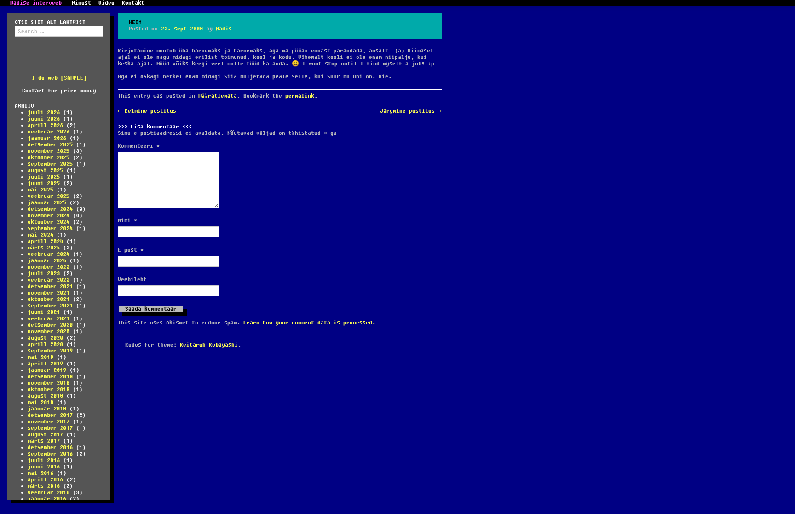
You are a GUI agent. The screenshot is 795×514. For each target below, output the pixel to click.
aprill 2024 (45, 241)
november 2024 (48, 215)
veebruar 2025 (48, 196)
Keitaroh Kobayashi (209, 344)
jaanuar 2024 (47, 260)
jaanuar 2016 (47, 499)
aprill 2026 (45, 125)
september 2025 (50, 164)
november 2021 (48, 292)
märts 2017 (44, 441)
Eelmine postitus (147, 111)
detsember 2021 (50, 286)
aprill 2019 (45, 363)
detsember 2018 (50, 376)
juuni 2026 (44, 119)
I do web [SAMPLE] (59, 78)
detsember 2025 (50, 144)
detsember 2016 (50, 447)
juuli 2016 (44, 460)
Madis (224, 28)
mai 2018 (40, 402)
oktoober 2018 (48, 389)
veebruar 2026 (48, 131)
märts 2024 (44, 247)
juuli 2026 (44, 112)
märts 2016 (44, 486)
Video (106, 3)
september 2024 (50, 228)
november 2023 (48, 267)
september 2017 (50, 428)
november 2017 (48, 421)
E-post (131, 250)
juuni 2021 (44, 312)
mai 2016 (40, 473)
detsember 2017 (50, 415)
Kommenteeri (139, 146)
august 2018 (45, 396)
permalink (299, 95)
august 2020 (45, 338)
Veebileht (132, 280)
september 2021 (50, 305)
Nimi (127, 221)
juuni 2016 (44, 466)
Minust (81, 3)
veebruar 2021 (48, 318)
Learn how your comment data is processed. (309, 322)
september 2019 (50, 350)
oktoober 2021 (48, 299)
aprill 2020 (45, 344)
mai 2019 (40, 357)
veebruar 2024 (48, 254)
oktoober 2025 (48, 157)
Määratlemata (217, 95)
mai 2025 (40, 189)
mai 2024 (40, 234)
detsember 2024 (50, 209)
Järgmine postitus (411, 111)
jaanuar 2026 (47, 138)
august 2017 (45, 434)
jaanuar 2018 (47, 408)
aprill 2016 (45, 479)
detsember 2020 (50, 325)
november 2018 (48, 383)
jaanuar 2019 (47, 370)
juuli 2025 (44, 176)
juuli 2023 (44, 273)
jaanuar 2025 (47, 202)
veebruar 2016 (48, 492)
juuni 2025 (44, 183)
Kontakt (133, 3)
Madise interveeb (36, 3)
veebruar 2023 (48, 280)
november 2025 (48, 151)
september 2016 (50, 453)
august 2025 (45, 170)
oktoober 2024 (48, 222)
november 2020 (48, 331)
